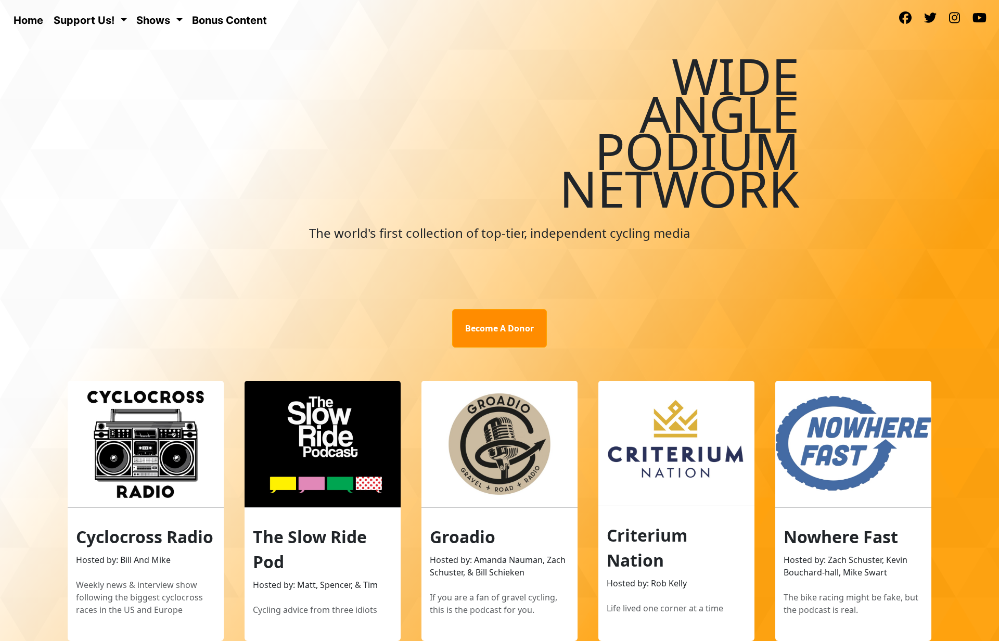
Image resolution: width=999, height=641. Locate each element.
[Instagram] (954, 18)
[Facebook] (905, 18)
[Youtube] (979, 18)
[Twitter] (930, 18)
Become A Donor (499, 328)
